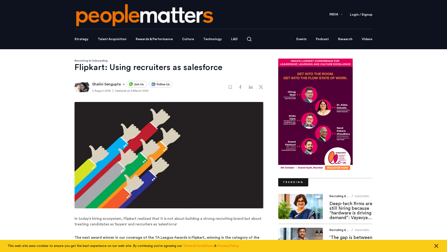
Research (345, 39)
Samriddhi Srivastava (362, 198)
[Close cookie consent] (436, 246)
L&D (234, 39)
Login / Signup (361, 14)
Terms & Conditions (198, 246)
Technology (212, 39)
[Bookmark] (230, 87)
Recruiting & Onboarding (91, 60)
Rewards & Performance (154, 39)
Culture (188, 39)
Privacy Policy (228, 246)
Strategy (81, 39)
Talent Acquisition (112, 39)
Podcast (322, 39)
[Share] (240, 87)
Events (301, 39)
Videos (367, 39)
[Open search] (249, 39)
